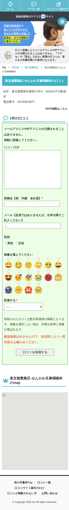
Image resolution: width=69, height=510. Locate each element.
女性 (21, 243)
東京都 (15, 67)
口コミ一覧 (44, 482)
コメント (35, 147)
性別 (7, 237)
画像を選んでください (18, 254)
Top (4, 67)
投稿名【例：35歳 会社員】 (23, 198)
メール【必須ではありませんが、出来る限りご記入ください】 (34, 217)
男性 (10, 243)
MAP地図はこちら (57, 108)
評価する (10, 300)
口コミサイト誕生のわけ (29, 487)
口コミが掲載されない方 (22, 493)
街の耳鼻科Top (23, 482)
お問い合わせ (50, 493)
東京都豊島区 (32, 67)
